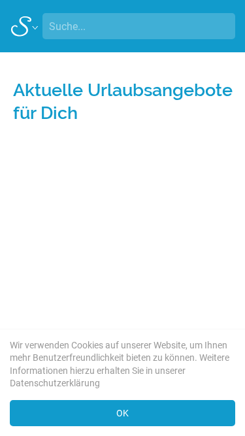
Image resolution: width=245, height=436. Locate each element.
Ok (122, 413)
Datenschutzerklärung (55, 383)
